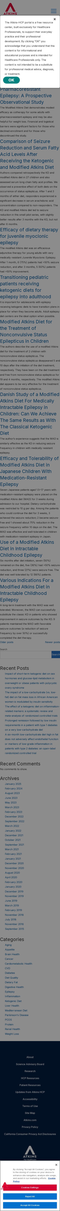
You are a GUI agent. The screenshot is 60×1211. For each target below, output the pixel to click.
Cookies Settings (30, 1187)
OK (11, 80)
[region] (30, 1186)
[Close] (56, 1164)
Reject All (30, 1196)
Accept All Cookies (30, 1205)
